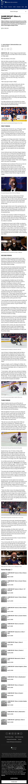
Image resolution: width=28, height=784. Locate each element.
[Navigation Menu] (26, 7)
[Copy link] (11, 49)
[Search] (2, 7)
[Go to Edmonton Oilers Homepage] (11, 2)
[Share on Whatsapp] (2, 49)
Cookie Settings (19, 768)
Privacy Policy (11, 766)
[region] (14, 770)
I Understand (14, 781)
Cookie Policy (19, 766)
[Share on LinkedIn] (8, 49)
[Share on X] (5, 49)
